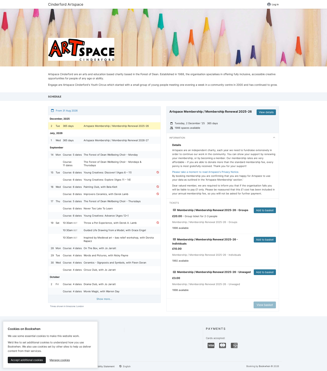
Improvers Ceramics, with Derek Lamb (106, 194)
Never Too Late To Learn (98, 208)
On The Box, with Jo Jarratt (100, 248)
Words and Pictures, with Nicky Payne (106, 255)
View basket (265, 305)
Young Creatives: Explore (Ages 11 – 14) (107, 179)
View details (266, 112)
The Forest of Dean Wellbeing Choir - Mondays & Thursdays (112, 163)
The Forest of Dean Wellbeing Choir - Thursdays (112, 201)
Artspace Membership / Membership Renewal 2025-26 (116, 125)
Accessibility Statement (102, 366)
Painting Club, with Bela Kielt (100, 186)
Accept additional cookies (27, 360)
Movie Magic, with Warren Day (101, 291)
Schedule (54, 96)
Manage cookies (60, 360)
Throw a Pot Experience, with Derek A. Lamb (110, 222)
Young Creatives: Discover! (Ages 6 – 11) (108, 172)
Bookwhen (264, 366)
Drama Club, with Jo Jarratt (100, 284)
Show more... (104, 298)
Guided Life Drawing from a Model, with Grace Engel (115, 230)
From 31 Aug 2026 (66, 110)
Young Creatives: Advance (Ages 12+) (106, 215)
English (126, 366)
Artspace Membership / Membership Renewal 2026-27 (116, 140)
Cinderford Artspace (65, 4)
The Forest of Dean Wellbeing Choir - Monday (111, 154)
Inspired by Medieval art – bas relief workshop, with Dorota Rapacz (119, 239)
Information (177, 137)
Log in (275, 4)
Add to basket (265, 210)
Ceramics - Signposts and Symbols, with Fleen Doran (115, 262)
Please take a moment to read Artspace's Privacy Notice (205, 171)
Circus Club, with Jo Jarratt (100, 269)
